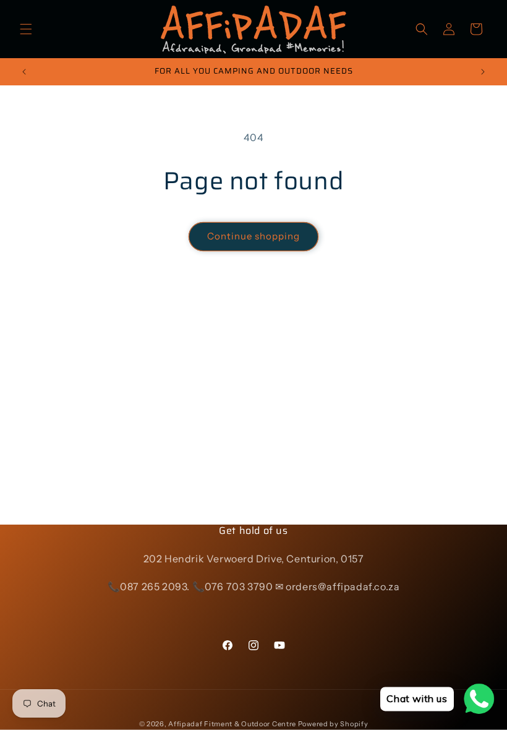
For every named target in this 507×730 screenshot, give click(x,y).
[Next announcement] (482, 71)
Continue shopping (253, 236)
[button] (26, 29)
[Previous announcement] (24, 71)
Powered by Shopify (333, 723)
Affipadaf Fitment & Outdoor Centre (232, 723)
